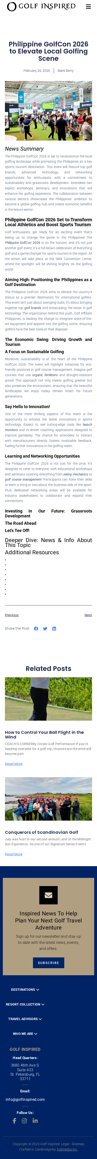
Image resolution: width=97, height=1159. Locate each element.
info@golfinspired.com (25, 1099)
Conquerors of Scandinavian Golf (41, 832)
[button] (36, 628)
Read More (14, 763)
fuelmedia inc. (67, 1149)
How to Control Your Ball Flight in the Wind (44, 734)
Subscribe (48, 963)
